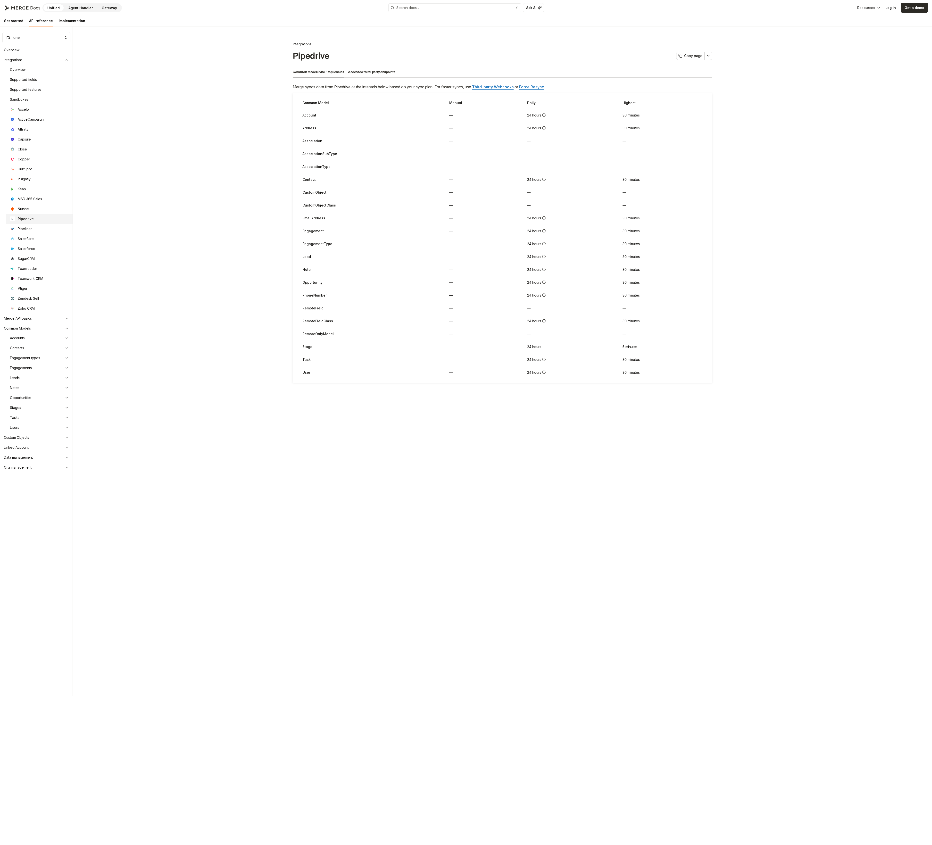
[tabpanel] (502, 233)
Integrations (302, 44)
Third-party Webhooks (493, 86)
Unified (53, 8)
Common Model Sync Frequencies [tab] (318, 72)
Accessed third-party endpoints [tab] (371, 72)
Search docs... (456, 8)
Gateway (109, 8)
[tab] (13, 21)
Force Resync (531, 86)
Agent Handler (80, 8)
